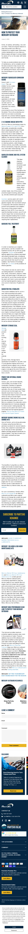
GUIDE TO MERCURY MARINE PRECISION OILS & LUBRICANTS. (11, 540)
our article (11, 263)
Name (3, 713)
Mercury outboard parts (19, 667)
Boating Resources (7, 11)
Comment (4, 728)
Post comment (14, 745)
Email (3, 720)
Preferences (14, 930)
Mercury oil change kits (8, 493)
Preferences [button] (5, 922)
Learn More (6, 878)
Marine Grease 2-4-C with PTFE (11, 126)
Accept (14, 927)
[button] (25, 2)
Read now (16, 791)
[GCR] (3, 833)
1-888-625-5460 (7, 813)
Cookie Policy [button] (18, 919)
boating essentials (13, 669)
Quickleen (4, 199)
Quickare (11, 252)
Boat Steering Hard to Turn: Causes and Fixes (13, 773)
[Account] (22, 2)
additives (4, 487)
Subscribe (22, 530)
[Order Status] (18, 2)
